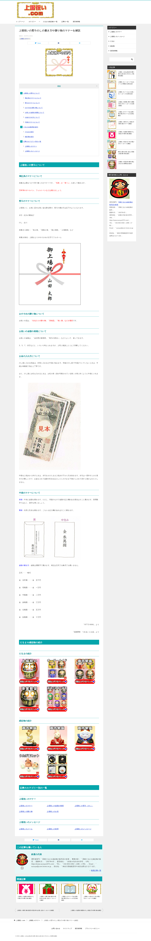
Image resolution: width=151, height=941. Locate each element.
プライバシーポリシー (92, 928)
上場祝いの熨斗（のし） (84, 806)
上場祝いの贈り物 (25, 811)
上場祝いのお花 (53, 811)
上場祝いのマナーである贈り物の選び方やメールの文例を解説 (70, 898)
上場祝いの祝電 (53, 829)
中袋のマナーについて (32, 122)
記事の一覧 (65, 21)
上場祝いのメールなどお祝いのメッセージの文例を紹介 (126, 93)
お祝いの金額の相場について (34, 112)
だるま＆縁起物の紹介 (30, 127)
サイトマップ (67, 928)
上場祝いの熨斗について (31, 93)
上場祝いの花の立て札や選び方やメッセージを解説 (92, 897)
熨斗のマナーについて (32, 103)
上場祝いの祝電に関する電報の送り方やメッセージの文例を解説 (126, 103)
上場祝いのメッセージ (32, 151)
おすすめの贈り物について (34, 107)
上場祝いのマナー (25, 38)
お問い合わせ (55, 928)
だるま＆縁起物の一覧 (50, 21)
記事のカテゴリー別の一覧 (32, 141)
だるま (112, 41)
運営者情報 (76, 21)
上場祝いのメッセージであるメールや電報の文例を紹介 (126, 83)
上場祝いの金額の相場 (55, 806)
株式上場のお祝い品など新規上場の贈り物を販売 (126, 152)
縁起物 (112, 46)
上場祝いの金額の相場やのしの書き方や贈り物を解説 (26, 897)
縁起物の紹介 (29, 136)
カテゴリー (32, 21)
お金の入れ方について (32, 117)
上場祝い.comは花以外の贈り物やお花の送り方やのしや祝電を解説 (126, 73)
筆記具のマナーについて (33, 98)
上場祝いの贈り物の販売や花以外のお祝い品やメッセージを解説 (48, 898)
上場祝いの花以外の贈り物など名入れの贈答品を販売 (126, 162)
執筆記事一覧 (96, 870)
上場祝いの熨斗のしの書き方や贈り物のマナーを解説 (126, 122)
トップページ (20, 21)
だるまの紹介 (29, 132)
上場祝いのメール (25, 829)
